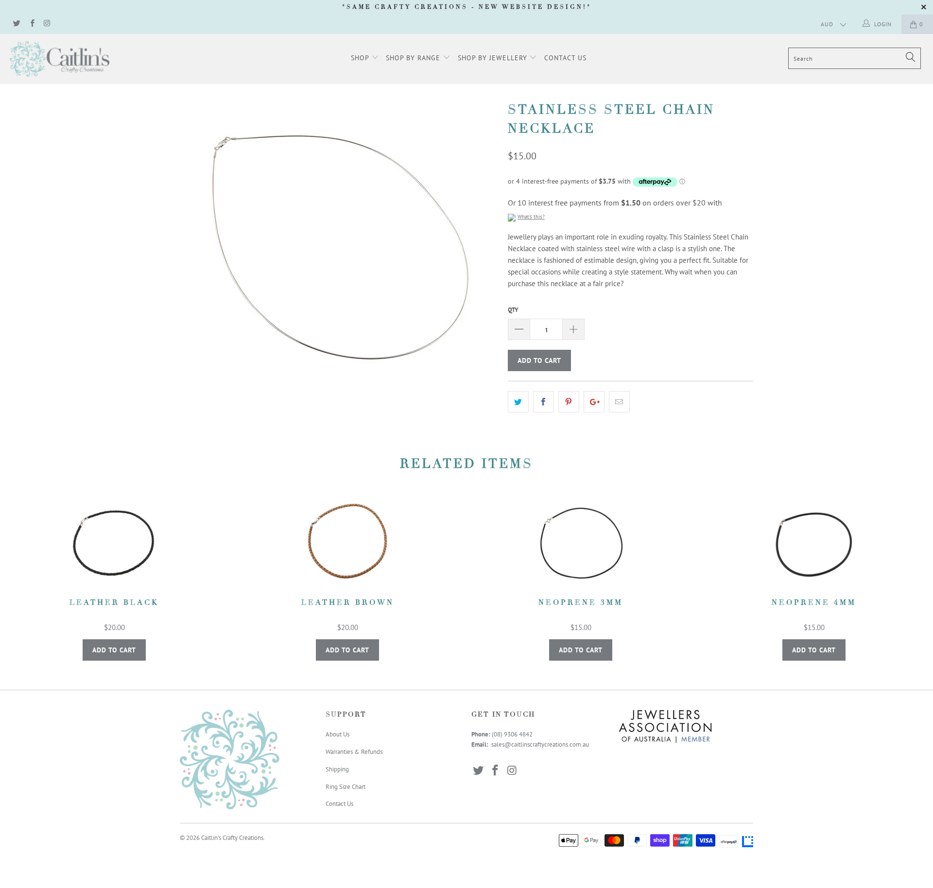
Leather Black (114, 542)
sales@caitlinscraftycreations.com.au (540, 744)
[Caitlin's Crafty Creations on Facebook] (31, 24)
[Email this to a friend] (619, 401)
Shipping (337, 769)
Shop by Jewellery (494, 57)
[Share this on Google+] (594, 401)
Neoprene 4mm (814, 542)
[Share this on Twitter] (518, 401)
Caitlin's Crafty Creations (232, 838)
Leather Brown (347, 542)
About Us (337, 734)
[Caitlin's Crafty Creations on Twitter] (16, 24)
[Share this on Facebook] (543, 401)
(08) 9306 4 (507, 734)
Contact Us (565, 57)
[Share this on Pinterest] (568, 401)
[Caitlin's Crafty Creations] (79, 59)
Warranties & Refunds (354, 752)
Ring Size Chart (345, 787)
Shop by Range (414, 57)
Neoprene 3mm (580, 542)
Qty (513, 310)
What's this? (531, 216)
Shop (361, 57)
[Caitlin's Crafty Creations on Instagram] (47, 24)
